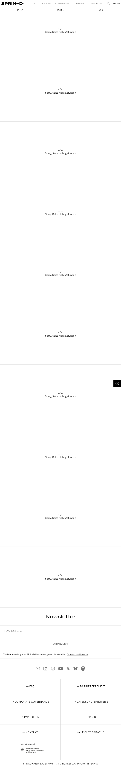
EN (118, 3)
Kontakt (32, 732)
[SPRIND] (12, 3)
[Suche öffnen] (109, 3)
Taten (20, 10)
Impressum (32, 717)
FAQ (31, 686)
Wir (101, 10)
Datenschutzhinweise (77, 654)
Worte (60, 10)
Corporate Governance (32, 701)
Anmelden (60, 643)
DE (114, 3)
